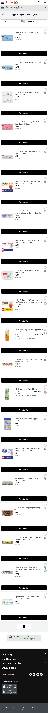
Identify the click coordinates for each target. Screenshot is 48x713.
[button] (39, 2)
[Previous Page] (19, 626)
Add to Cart (24, 53)
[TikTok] (45, 675)
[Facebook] (30, 675)
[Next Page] (28, 626)
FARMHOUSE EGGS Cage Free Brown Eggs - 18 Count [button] (27, 479)
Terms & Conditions (24, 708)
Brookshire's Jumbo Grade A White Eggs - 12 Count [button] (27, 153)
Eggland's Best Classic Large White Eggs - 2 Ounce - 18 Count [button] (27, 450)
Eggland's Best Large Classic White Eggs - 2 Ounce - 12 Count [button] (27, 242)
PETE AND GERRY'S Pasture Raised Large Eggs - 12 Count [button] (27, 539)
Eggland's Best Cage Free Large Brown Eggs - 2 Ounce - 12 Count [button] (28, 182)
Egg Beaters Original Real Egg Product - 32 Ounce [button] (28, 331)
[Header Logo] (11, 2)
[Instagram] (37, 675)
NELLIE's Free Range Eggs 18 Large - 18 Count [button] (28, 509)
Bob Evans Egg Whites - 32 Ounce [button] (26, 389)
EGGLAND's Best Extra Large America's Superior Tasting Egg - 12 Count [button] (27, 213)
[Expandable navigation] (2, 2)
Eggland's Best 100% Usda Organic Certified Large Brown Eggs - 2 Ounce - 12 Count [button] (28, 302)
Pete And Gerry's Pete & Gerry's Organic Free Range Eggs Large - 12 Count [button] (27, 569)
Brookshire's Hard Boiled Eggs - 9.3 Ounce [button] (27, 420)
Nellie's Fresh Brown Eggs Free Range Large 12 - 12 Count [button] (28, 360)
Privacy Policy (10, 708)
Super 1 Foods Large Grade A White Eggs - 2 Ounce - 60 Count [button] (27, 598)
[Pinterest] (34, 675)
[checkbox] (45, 30)
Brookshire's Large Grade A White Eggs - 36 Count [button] (26, 93)
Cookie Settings (37, 708)
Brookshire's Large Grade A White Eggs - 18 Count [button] (26, 34)
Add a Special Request (26, 639)
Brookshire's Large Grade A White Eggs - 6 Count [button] (26, 271)
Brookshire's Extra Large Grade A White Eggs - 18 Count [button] (26, 123)
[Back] (3, 14)
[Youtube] (41, 675)
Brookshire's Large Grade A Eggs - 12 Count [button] (28, 64)
